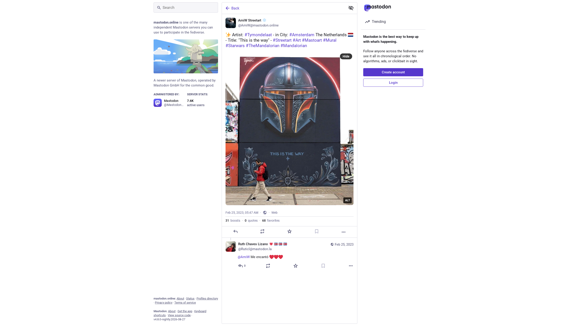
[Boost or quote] (262, 231)
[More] (343, 232)
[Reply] (235, 231)
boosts (232, 220)
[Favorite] (289, 231)
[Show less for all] (351, 7)
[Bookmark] (316, 231)
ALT (347, 200)
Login (393, 83)
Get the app (185, 311)
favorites (271, 220)
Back (235, 8)
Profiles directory (207, 298)
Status (190, 298)
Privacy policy (163, 302)
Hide (346, 56)
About (180, 298)
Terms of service (185, 302)
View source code (179, 315)
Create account (393, 72)
